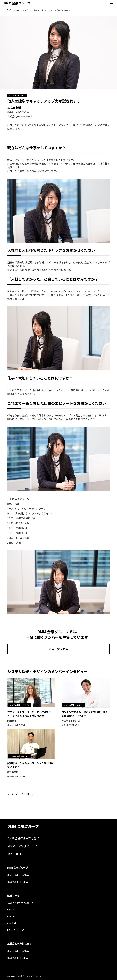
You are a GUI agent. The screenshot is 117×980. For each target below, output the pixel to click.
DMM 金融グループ (17, 3)
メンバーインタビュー (22, 10)
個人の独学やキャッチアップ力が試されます (52, 10)
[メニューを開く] (111, 3)
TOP (9, 10)
